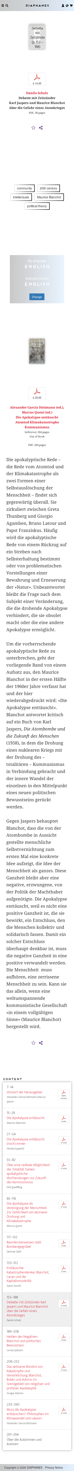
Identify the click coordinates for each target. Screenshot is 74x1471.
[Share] (41, 128)
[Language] (67, 5)
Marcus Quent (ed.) (37, 412)
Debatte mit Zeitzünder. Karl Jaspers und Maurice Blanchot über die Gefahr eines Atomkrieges (27, 1308)
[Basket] (71, 5)
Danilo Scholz (37, 93)
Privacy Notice (54, 1467)
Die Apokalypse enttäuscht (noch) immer (25, 1141)
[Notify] (33, 128)
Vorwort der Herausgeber (24, 1092)
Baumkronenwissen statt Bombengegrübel (24, 1244)
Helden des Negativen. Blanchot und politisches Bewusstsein (24, 1341)
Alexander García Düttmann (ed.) (36, 407)
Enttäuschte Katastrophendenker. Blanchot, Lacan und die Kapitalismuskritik (28, 1274)
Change (37, 297)
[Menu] (2, 5)
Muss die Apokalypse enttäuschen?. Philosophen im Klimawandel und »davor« (28, 1414)
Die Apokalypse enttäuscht (25, 1118)
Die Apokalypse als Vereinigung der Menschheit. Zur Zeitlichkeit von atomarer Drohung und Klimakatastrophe (27, 1212)
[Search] (7, 5)
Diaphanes (37, 5)
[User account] (63, 5)
